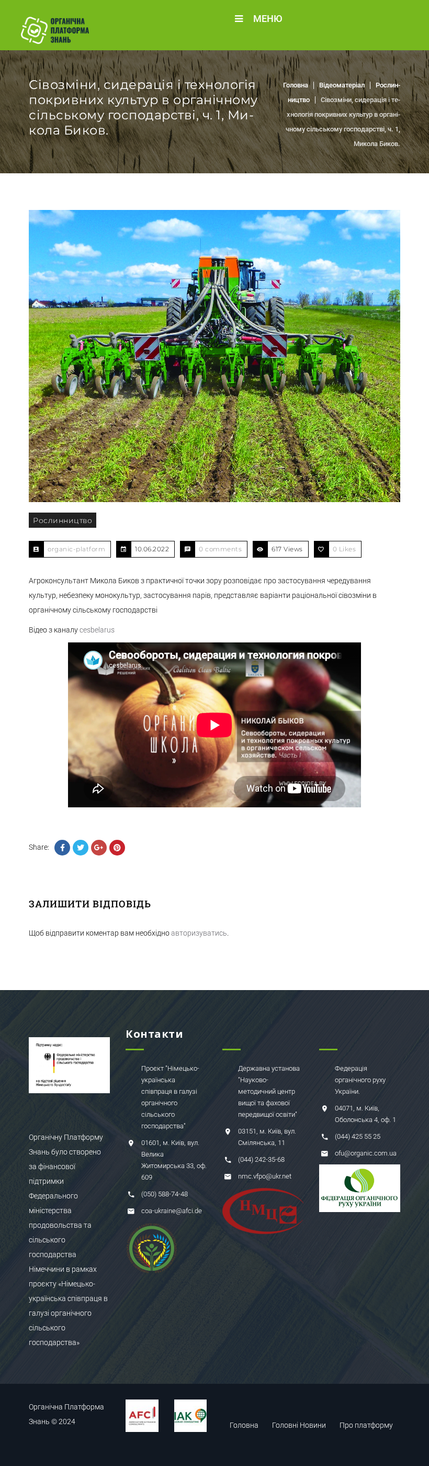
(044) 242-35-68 (261, 1159)
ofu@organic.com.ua (366, 1153)
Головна (295, 85)
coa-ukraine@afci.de (171, 1211)
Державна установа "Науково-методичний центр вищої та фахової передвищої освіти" (269, 1091)
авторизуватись (199, 933)
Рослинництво (62, 520)
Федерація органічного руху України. (360, 1079)
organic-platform (76, 549)
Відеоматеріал (342, 85)
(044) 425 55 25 (357, 1136)
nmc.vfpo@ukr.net (264, 1176)
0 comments (220, 549)
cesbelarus (97, 630)
